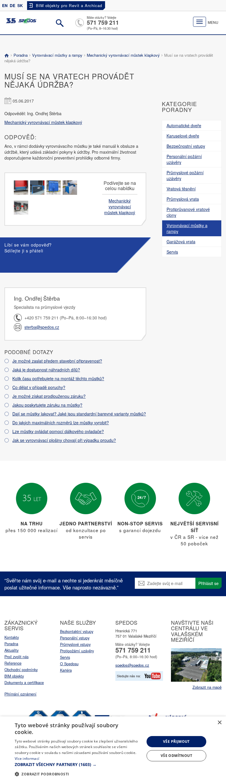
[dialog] (113, 748)
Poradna (20, 55)
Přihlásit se (208, 583)
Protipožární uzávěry (77, 650)
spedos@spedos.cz (132, 665)
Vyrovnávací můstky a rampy (57, 55)
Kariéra (66, 670)
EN (5, 5)
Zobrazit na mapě (207, 687)
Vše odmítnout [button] (176, 755)
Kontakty (11, 637)
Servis (65, 657)
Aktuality (11, 650)
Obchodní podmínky (21, 669)
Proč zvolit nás (16, 656)
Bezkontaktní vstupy (76, 631)
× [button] (219, 722)
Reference (12, 663)
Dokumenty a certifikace (24, 682)
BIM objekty (14, 676)
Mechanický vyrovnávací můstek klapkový (123, 55)
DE (12, 5)
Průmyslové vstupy (75, 644)
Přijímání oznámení (20, 694)
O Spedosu (69, 663)
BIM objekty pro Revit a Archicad (69, 5)
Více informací (27, 758)
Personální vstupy (74, 638)
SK (20, 5)
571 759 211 (103, 22)
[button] (78, 764)
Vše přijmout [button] (176, 741)
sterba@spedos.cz (41, 327)
